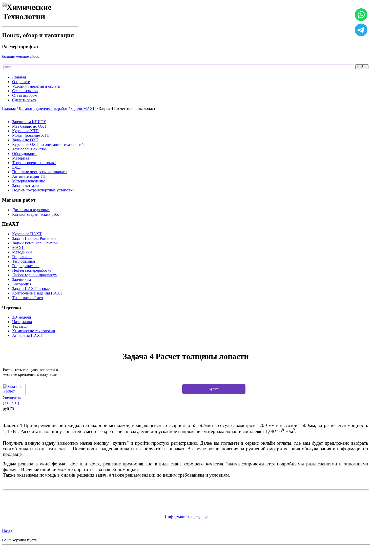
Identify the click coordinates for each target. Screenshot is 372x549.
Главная (19, 77)
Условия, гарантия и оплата (36, 86)
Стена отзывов (25, 91)
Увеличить (12, 397)
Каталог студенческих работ (43, 108)
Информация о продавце (186, 516)
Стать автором (24, 95)
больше (8, 56)
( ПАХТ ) (11, 403)
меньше (22, 56)
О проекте (21, 82)
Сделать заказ (24, 100)
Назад (7, 531)
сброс (34, 56)
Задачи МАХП (83, 108)
